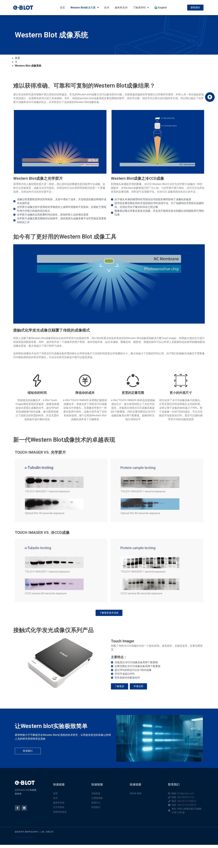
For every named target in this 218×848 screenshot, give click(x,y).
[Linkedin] (24, 808)
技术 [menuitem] (106, 7)
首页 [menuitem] (62, 7)
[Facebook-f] (17, 808)
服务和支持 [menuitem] (121, 7)
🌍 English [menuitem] (160, 7)
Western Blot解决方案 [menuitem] (83, 7)
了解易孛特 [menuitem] (139, 7)
